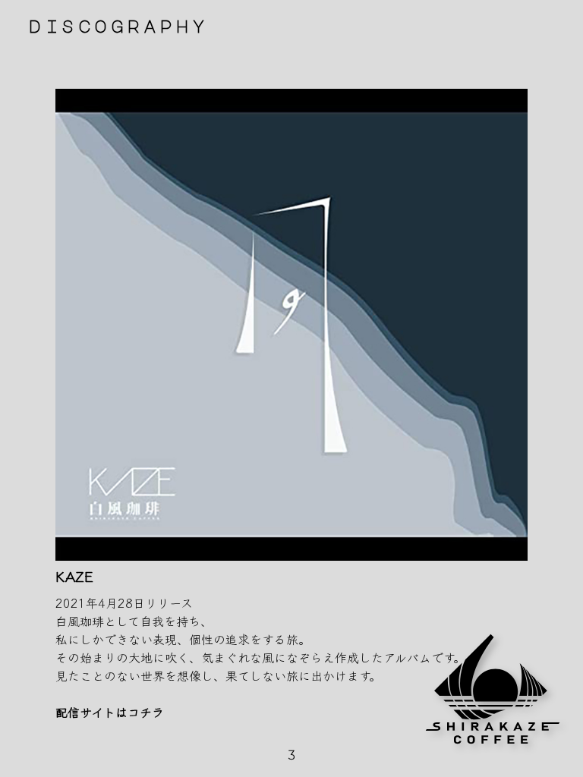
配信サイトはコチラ (109, 712)
